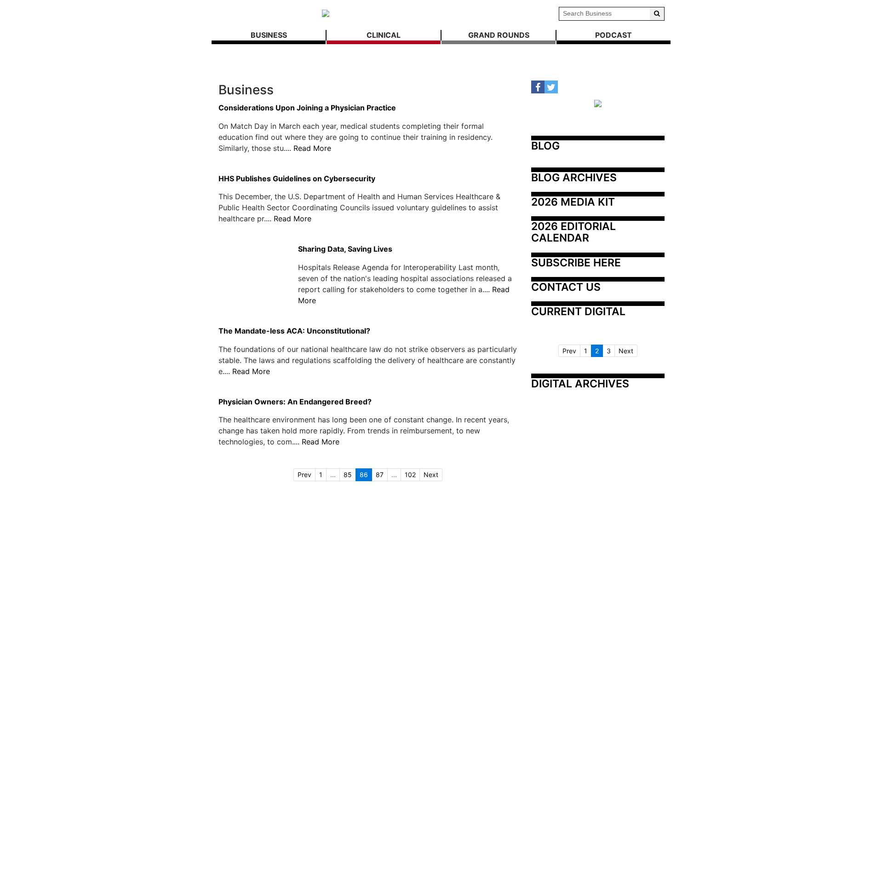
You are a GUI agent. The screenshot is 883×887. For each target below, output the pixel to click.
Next (431, 474)
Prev (304, 474)
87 (380, 474)
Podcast (613, 35)
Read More (312, 148)
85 (348, 474)
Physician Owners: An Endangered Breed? (295, 402)
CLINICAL (384, 35)
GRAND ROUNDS (498, 35)
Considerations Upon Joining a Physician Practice (307, 108)
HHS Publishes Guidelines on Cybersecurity (296, 179)
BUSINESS (269, 35)
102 (410, 474)
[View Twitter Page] (551, 87)
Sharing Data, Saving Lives (345, 249)
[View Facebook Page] (538, 87)
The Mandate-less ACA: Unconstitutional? (294, 331)
